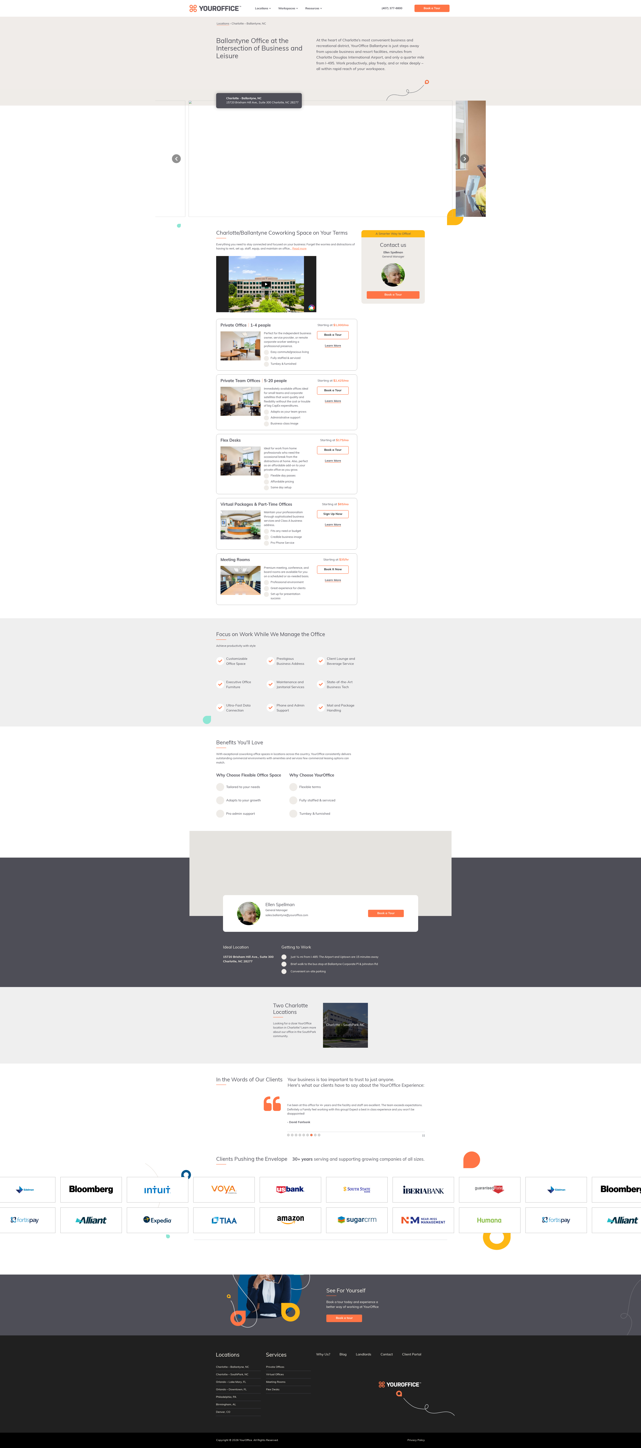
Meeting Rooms (275, 1382)
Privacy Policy (416, 1440)
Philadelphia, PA (226, 1397)
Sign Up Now (332, 514)
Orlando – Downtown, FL (231, 1389)
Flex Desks (272, 1389)
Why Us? (323, 1354)
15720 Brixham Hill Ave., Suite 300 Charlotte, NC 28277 (248, 959)
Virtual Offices (275, 1374)
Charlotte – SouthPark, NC (232, 1374)
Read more (299, 248)
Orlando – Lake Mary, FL (231, 1382)
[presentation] (176, 158)
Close (420, 22)
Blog (343, 1354)
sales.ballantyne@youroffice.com (286, 915)
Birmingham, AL (226, 1404)
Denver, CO (223, 1412)
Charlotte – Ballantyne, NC (232, 1367)
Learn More (401, 22)
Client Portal (411, 1354)
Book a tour (344, 1318)
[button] (320, 871)
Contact (387, 1354)
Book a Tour (333, 335)
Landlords (363, 1354)
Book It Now (333, 569)
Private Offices (275, 1367)
